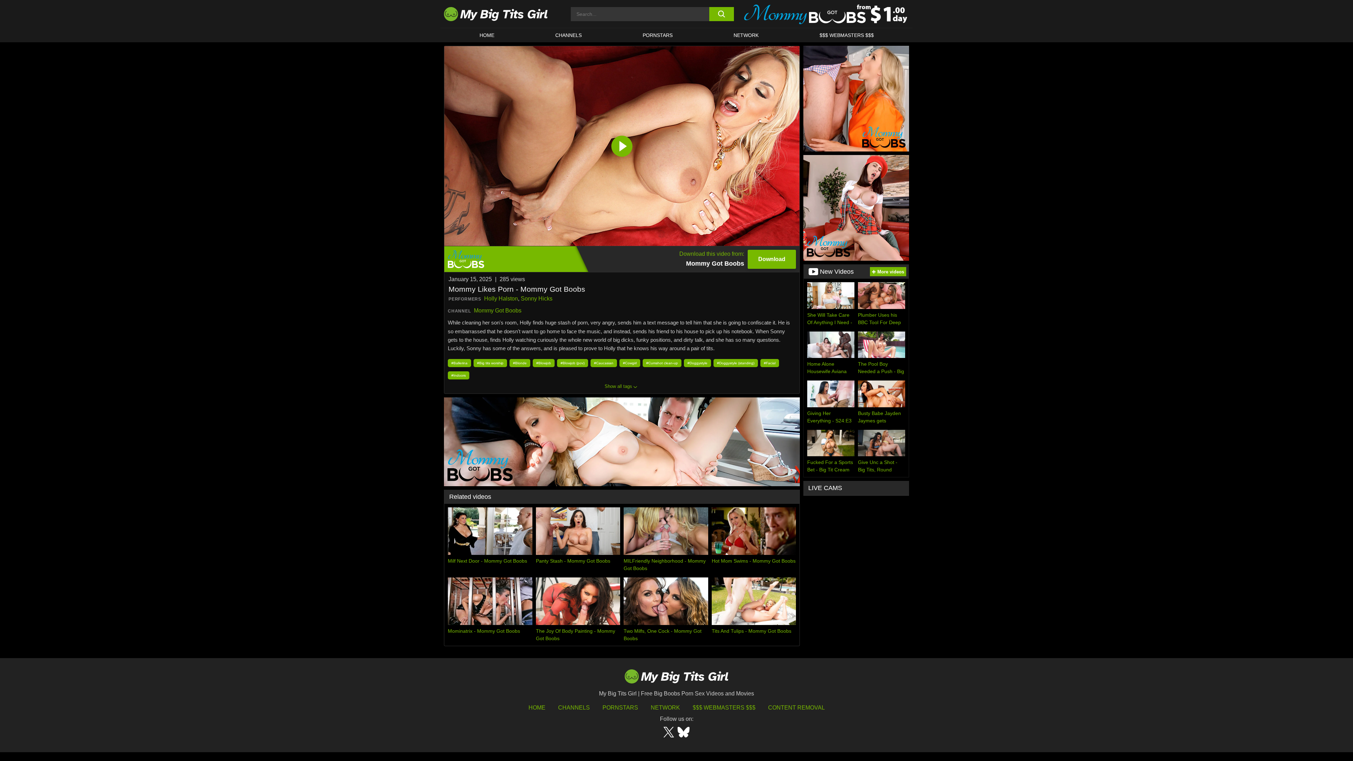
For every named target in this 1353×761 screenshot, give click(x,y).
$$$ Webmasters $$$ (724, 708)
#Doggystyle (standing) (735, 363)
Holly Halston (501, 299)
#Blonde (520, 363)
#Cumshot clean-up (662, 363)
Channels (574, 708)
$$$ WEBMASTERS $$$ (847, 35)
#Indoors (458, 375)
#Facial (770, 363)
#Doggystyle (697, 363)
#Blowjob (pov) (573, 363)
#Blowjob (543, 363)
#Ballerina (459, 363)
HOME (487, 35)
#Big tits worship (490, 363)
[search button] (721, 14)
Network (746, 35)
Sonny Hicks (536, 299)
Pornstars (658, 35)
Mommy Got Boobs (497, 311)
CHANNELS (568, 35)
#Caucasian (603, 363)
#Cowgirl (630, 363)
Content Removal (796, 708)
